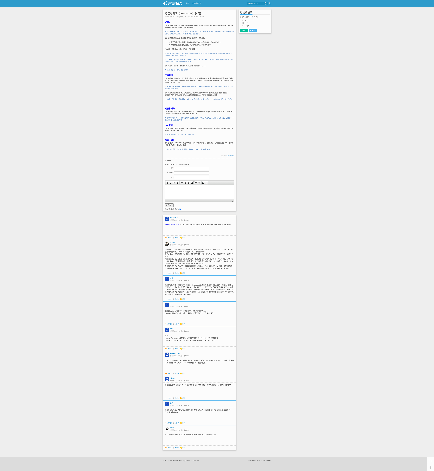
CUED (269, 461)
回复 (183, 237)
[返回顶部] (430, 467)
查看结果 (253, 30)
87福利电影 (174, 217)
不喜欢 (247, 26)
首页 (188, 3)
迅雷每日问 (196, 3)
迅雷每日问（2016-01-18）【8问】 (183, 13)
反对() (177, 237)
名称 (171, 168)
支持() (169, 237)
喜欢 (246, 20)
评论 (202, 17)
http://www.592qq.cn (172, 224)
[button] (167, 182)
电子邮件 (170, 172)
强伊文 (198, 17)
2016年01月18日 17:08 (172, 17)
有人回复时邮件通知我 (172, 209)
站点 (172, 177)
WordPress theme (254, 461)
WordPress (196, 461)
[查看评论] (430, 460)
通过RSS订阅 (270, 3)
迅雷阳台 (172, 3)
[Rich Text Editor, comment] (199, 192)
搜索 (265, 3)
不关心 (247, 23)
